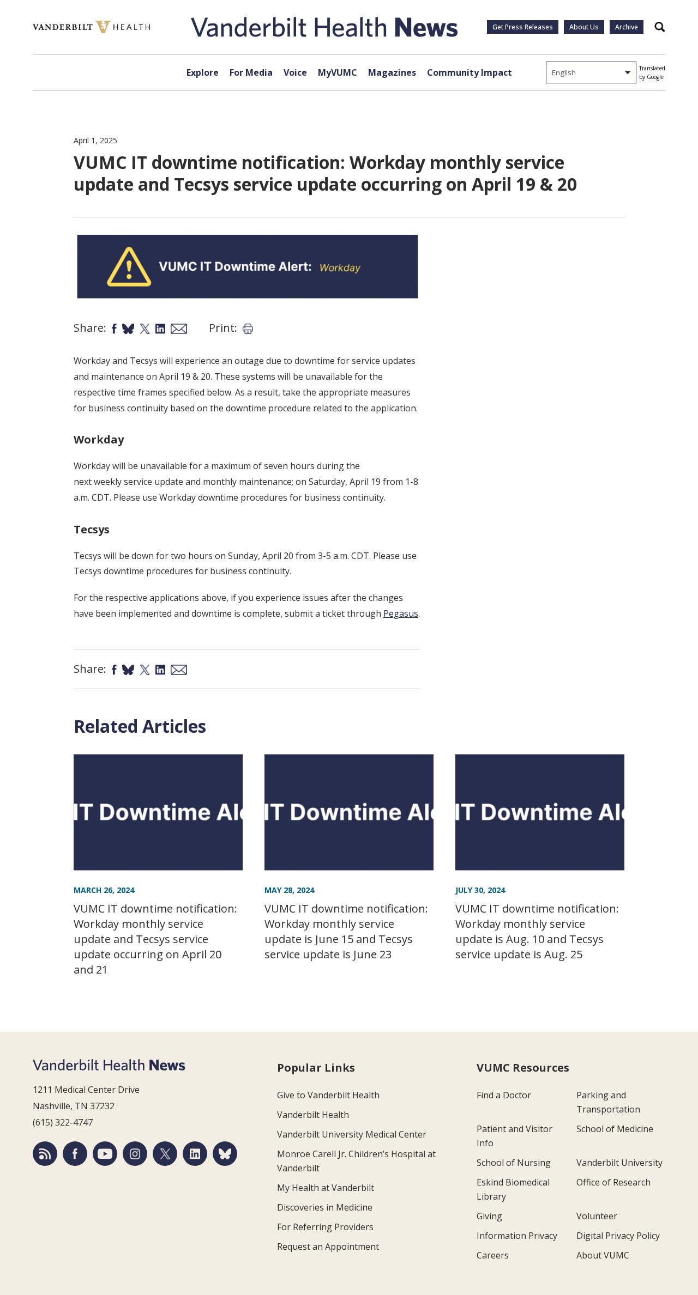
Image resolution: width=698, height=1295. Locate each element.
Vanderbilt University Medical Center (351, 1134)
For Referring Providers (325, 1227)
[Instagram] (135, 1153)
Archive (626, 27)
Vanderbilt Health (313, 1115)
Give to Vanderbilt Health (328, 1095)
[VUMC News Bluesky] (225, 1153)
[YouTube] (105, 1153)
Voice (295, 72)
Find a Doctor (504, 1095)
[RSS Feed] (45, 1153)
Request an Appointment (328, 1247)
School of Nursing (514, 1163)
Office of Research (613, 1182)
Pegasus (400, 613)
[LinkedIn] (195, 1153)
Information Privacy (517, 1236)
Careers (493, 1255)
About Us (584, 27)
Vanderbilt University (619, 1163)
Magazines (392, 72)
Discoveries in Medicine (324, 1207)
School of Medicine (614, 1129)
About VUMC (602, 1255)
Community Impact (469, 72)
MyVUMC (337, 72)
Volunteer (596, 1216)
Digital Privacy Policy (618, 1236)
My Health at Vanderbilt (325, 1188)
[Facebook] (75, 1153)
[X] (165, 1153)
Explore (202, 72)
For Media (251, 72)
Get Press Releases (522, 27)
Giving (489, 1216)
